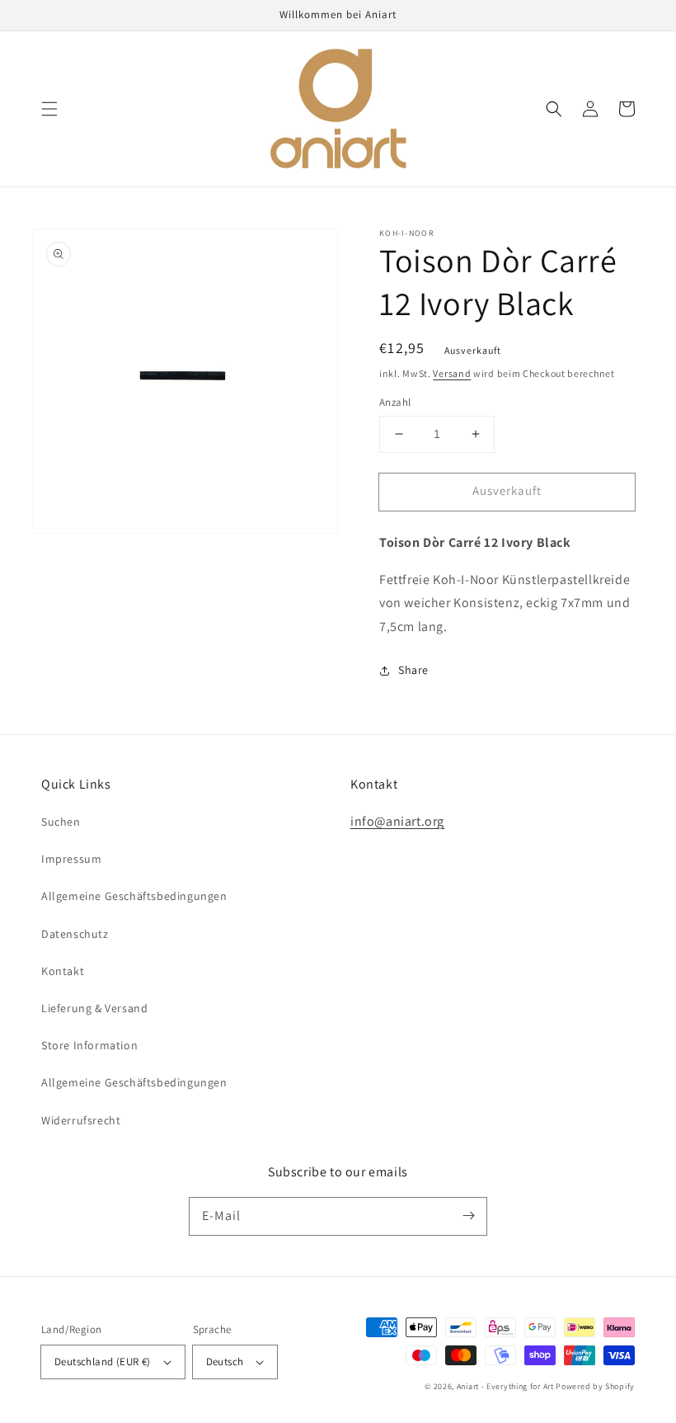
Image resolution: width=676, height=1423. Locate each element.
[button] (49, 109)
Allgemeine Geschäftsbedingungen (134, 895)
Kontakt (62, 971)
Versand (452, 373)
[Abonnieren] (468, 1216)
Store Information (89, 1045)
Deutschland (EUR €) (102, 1362)
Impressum (71, 858)
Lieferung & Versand (94, 1008)
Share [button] (413, 669)
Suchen (61, 821)
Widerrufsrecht (80, 1120)
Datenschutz (75, 933)
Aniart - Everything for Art (505, 1386)
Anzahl (395, 402)
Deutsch (225, 1362)
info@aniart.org (397, 821)
